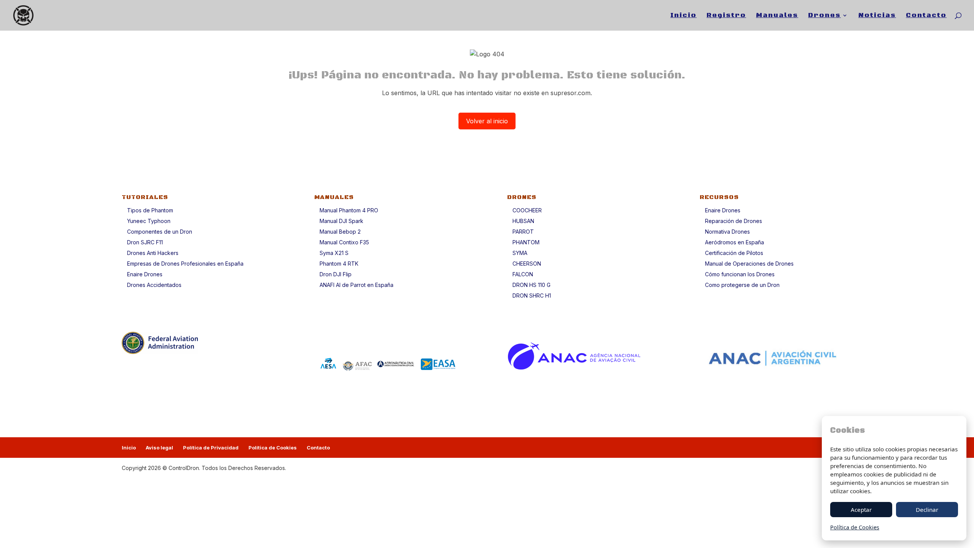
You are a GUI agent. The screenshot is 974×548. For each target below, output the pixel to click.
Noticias (877, 16)
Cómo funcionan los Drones (740, 274)
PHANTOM (526, 242)
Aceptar (861, 509)
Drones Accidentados (154, 285)
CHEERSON (526, 263)
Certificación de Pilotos (734, 253)
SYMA (519, 253)
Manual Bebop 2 (340, 231)
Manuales (777, 16)
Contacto (926, 16)
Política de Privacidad (211, 447)
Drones (824, 16)
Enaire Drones (144, 274)
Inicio (683, 16)
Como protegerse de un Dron (742, 285)
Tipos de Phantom (150, 210)
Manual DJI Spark (341, 221)
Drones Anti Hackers (152, 253)
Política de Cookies (272, 447)
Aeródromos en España (734, 242)
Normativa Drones (727, 231)
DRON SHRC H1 (531, 295)
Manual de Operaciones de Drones (749, 263)
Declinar (927, 509)
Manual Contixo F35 (344, 242)
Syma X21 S (334, 253)
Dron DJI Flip (336, 274)
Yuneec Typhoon (148, 221)
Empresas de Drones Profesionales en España (185, 263)
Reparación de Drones (733, 221)
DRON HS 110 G (531, 285)
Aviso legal (159, 447)
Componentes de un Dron (159, 231)
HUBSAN (523, 221)
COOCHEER (527, 210)
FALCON (522, 274)
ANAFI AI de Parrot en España (356, 285)
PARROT (523, 231)
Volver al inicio (487, 121)
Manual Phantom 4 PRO (349, 210)
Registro (726, 16)
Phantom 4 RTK (339, 263)
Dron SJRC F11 (145, 242)
